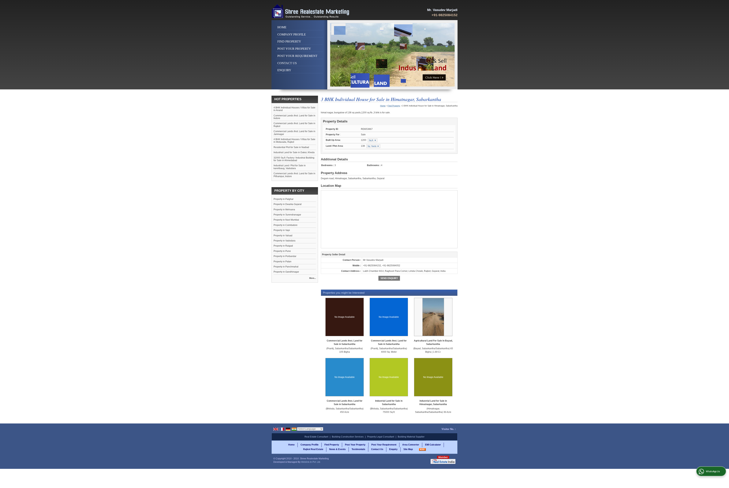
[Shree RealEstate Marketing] (310, 11)
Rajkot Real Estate (313, 449)
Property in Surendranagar (287, 214)
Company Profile (291, 34)
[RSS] (422, 449)
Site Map (408, 449)
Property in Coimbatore (285, 225)
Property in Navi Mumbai (286, 219)
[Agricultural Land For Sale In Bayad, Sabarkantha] (433, 317)
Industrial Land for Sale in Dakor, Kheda (294, 152)
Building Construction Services (348, 436)
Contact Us (287, 63)
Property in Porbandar (285, 256)
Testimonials (358, 449)
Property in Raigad (283, 245)
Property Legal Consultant (380, 436)
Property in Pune (282, 251)
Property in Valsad (283, 235)
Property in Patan (282, 261)
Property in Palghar (283, 199)
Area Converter (410, 444)
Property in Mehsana (284, 209)
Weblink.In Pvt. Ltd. (311, 462)
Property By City (289, 190)
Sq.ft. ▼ (372, 140)
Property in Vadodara (284, 240)
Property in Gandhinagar (286, 271)
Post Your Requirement (297, 56)
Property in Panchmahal (286, 266)
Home (281, 27)
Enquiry (284, 70)
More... (312, 278)
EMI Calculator (433, 444)
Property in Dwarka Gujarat (287, 204)
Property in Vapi (282, 230)
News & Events (337, 449)
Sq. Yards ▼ (373, 146)
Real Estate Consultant (316, 436)
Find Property (289, 41)
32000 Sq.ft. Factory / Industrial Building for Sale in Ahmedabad (294, 159)
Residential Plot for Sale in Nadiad (291, 147)
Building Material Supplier (411, 436)
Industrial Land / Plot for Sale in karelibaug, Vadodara (290, 166)
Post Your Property (294, 48)
